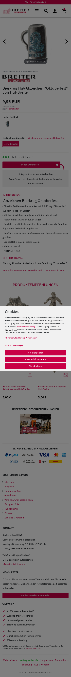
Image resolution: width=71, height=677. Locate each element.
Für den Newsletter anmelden (35, 595)
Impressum (47, 660)
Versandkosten (12, 109)
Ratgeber (9, 486)
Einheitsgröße (11, 143)
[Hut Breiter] (16, 11)
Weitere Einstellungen (14, 345)
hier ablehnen (11, 329)
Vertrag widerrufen (29, 660)
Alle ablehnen (35, 365)
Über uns (9, 482)
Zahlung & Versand (14, 517)
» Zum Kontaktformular (14, 564)
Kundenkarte (11, 508)
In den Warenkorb (30, 164)
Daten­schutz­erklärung (15, 337)
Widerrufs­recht (10, 660)
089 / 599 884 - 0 (38, 2)
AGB (36, 664)
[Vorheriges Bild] (4, 41)
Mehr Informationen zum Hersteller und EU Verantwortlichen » (33, 270)
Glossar (8, 513)
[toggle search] (45, 11)
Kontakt (45, 664)
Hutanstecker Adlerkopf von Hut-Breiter (52, 388)
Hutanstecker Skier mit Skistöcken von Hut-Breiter (16, 388)
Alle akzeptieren (35, 352)
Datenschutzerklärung (26, 326)
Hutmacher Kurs (12, 490)
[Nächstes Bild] (67, 41)
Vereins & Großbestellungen (18, 499)
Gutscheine (10, 495)
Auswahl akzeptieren (35, 359)
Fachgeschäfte (11, 504)
